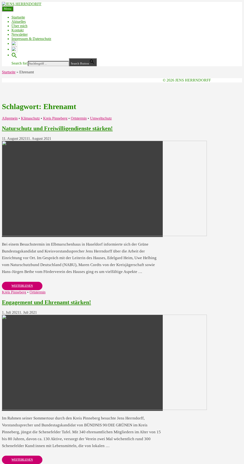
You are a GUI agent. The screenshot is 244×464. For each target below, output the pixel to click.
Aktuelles (18, 22)
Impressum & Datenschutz (31, 39)
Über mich (19, 26)
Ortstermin (79, 118)
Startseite (18, 17)
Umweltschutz (101, 118)
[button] (14, 55)
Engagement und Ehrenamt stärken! (46, 302)
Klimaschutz (30, 118)
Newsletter (19, 34)
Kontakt (17, 30)
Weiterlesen (22, 285)
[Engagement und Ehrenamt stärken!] (104, 409)
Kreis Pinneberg (55, 118)
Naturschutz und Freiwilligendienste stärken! (57, 128)
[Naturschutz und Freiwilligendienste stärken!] (104, 235)
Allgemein (10, 118)
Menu (7, 8)
